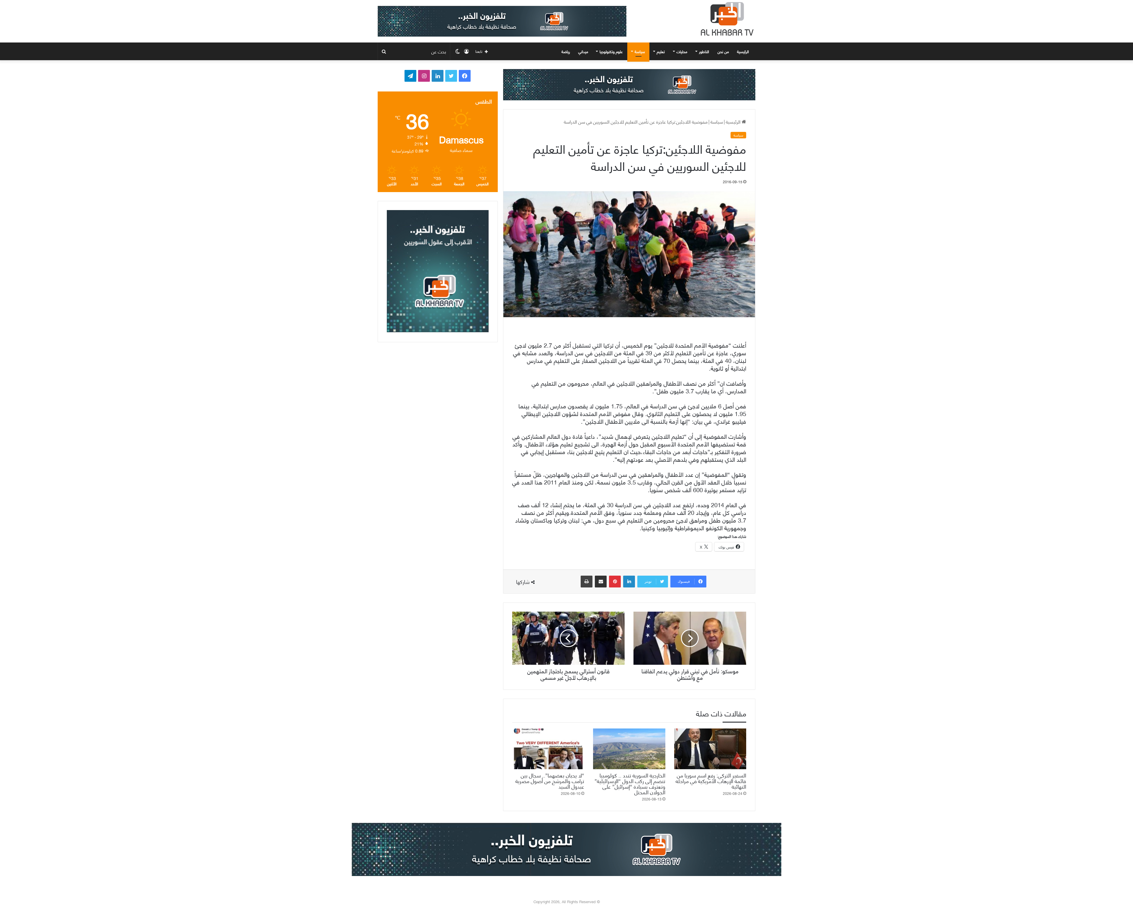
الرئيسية (743, 51)
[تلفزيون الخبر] (725, 18)
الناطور (704, 51)
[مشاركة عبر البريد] (601, 581)
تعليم (661, 51)
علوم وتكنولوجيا (611, 51)
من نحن (723, 51)
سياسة (640, 51)
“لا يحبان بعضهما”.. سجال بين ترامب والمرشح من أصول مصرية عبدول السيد (549, 780)
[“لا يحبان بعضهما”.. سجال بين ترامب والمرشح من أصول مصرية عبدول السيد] (548, 748)
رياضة (565, 51)
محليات (682, 51)
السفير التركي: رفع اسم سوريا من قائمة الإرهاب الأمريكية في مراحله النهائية (711, 780)
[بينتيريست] (615, 581)
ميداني (583, 51)
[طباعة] (586, 581)
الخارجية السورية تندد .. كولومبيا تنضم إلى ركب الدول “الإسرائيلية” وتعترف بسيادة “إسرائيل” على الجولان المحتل (630, 783)
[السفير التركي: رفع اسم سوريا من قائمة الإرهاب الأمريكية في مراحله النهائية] (710, 748)
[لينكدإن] (629, 581)
